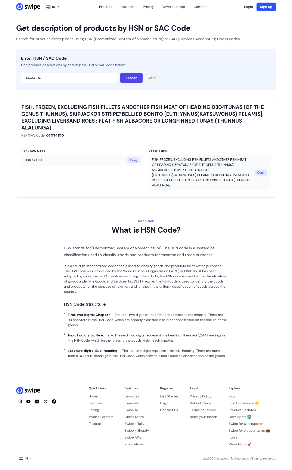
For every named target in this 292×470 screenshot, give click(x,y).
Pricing (148, 6)
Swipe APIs (133, 437)
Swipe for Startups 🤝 (246, 423)
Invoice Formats (101, 417)
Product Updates (242, 410)
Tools (233, 437)
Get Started (169, 396)
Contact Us (169, 410)
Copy (133, 160)
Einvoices (132, 396)
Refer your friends (204, 417)
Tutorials (95, 423)
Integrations (134, 444)
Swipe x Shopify (137, 430)
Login (248, 6)
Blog (232, 396)
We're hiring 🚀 (240, 444)
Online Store (134, 417)
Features (127, 6)
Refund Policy (200, 403)
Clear (152, 78)
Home (93, 396)
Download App (173, 6)
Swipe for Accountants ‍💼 (249, 430)
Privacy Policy (200, 396)
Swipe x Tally (134, 423)
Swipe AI (131, 410)
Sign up (266, 6)
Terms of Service (203, 410)
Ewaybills (132, 403)
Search (131, 78)
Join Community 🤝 (244, 403)
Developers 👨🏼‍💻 (240, 417)
